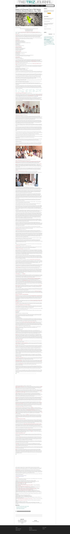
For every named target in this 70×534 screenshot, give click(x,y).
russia (29, 511)
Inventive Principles (26, 5)
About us (31, 5)
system (51, 43)
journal (49, 40)
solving (45, 43)
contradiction (51, 37)
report (27, 511)
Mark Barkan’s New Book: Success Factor (21, 507)
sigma (53, 42)
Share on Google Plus (29, 515)
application (50, 36)
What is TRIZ (21, 5)
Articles (16, 5)
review (50, 42)
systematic (53, 43)
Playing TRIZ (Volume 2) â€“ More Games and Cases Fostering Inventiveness (48, 18)
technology (46, 44)
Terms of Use (30, 527)
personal (25, 511)
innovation (47, 40)
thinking (49, 44)
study (49, 43)
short (51, 42)
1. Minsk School (23, 89)
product (47, 42)
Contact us (42, 5)
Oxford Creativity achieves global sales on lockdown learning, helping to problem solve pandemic (48, 24)
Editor (16, 27)
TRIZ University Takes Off (47, 21)
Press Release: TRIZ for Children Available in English (23, 506)
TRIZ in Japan (19, 89)
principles (46, 41)
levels (35, 164)
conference (48, 37)
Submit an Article (37, 5)
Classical (21, 273)
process (45, 42)
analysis (48, 36)
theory (48, 44)
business (45, 37)
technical (44, 44)
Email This (39, 515)
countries (21, 511)
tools (52, 44)
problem (50, 41)
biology (53, 36)
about (44, 36)
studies (48, 43)
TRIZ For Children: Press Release (20, 508)
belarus (18, 511)
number (16, 32)
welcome (45, 45)
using (54, 44)
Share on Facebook (18, 515)
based (51, 36)
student (46, 43)
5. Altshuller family (37, 89)
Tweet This (23, 515)
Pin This (34, 515)
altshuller (46, 36)
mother (23, 511)
